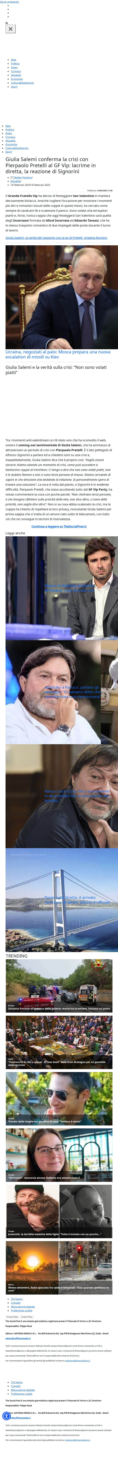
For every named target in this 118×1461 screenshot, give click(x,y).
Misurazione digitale (23, 1306)
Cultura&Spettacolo (22, 83)
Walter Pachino (23, 177)
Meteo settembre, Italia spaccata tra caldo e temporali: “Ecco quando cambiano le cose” (58, 1289)
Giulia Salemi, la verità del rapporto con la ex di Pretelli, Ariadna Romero (56, 238)
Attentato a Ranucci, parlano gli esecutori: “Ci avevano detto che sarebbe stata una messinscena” (73, 692)
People (11, 1231)
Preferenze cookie (21, 1310)
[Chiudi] (11, 29)
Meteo (11, 1284)
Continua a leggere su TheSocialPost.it (59, 526)
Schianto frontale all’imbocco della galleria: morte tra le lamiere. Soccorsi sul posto (59, 1008)
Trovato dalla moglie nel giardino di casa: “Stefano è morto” (44, 1121)
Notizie (11, 1005)
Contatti (15, 1303)
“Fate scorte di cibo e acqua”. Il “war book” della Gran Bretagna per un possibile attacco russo (57, 1063)
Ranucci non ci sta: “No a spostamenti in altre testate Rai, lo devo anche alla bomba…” (77, 796)
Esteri (14, 67)
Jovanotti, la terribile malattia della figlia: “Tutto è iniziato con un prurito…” (54, 1234)
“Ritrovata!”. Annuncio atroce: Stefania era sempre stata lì (44, 1177)
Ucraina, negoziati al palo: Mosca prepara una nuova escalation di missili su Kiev (58, 354)
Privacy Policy (12, 1317)
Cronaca (16, 71)
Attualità (16, 75)
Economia (17, 79)
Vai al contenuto (9, 2)
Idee (13, 59)
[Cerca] (7, 22)
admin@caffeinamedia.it (18, 1338)
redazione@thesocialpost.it (77, 1360)
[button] (6, 1415)
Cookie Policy (26, 1317)
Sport (14, 86)
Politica (15, 63)
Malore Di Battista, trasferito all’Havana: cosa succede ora (69, 588)
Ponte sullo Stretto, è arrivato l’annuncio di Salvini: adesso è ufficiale (77, 900)
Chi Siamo (17, 1299)
